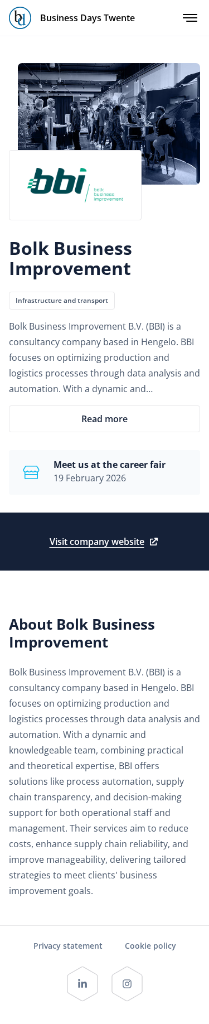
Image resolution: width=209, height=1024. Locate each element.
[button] (104, 418)
